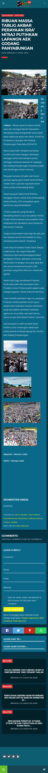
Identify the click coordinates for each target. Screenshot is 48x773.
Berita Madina (7, 15)
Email (5, 578)
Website (7, 587)
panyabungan (10, 518)
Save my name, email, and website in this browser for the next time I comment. (24, 597)
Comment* (8, 557)
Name (6, 569)
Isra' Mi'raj (34, 515)
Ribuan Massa (36, 518)
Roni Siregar (22, 526)
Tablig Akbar (10, 522)
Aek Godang (21, 515)
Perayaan (23, 518)
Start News (19, 15)
